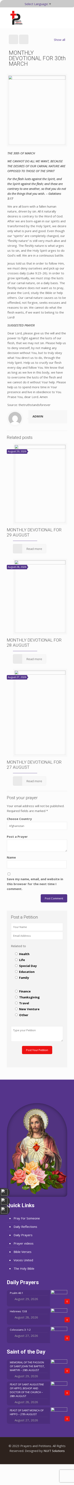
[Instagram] (42, 1458)
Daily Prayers (23, 1235)
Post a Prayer (17, 836)
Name (11, 857)
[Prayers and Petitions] (18, 18)
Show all (59, 40)
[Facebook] (31, 1458)
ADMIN (37, 416)
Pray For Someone (27, 1218)
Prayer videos (24, 1243)
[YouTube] (37, 1458)
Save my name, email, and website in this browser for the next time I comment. (35, 884)
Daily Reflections (25, 1227)
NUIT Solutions (54, 1451)
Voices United (23, 1260)
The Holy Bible (24, 1268)
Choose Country (19, 819)
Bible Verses (22, 1252)
